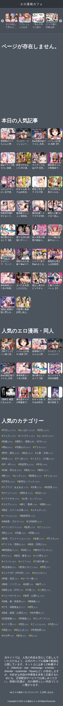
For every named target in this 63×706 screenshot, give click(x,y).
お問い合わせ (47, 692)
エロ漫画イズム (21, 692)
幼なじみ (22, 630)
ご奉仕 (44, 590)
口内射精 (35, 521)
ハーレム (10, 515)
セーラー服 (30, 578)
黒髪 (34, 532)
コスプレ (10, 504)
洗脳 (21, 532)
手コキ (53, 538)
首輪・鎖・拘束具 (14, 601)
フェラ (9, 435)
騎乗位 (36, 475)
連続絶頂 (28, 515)
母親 (7, 630)
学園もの (23, 447)
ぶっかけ (46, 435)
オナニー (10, 493)
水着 (37, 487)
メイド (25, 561)
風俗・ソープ (12, 584)
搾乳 (45, 567)
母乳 (33, 607)
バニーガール (12, 595)
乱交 (41, 493)
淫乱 (24, 624)
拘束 (8, 458)
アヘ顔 (22, 458)
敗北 (22, 635)
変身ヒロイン (29, 567)
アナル (40, 447)
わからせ (40, 572)
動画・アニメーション (17, 538)
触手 (41, 584)
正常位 (9, 481)
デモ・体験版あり (14, 607)
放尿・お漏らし (34, 595)
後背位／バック (29, 481)
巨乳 (43, 430)
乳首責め (9, 567)
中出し (9, 430)
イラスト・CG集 (43, 458)
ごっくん (39, 624)
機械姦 (34, 601)
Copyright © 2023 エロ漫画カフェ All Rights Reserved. (32, 701)
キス (7, 555)
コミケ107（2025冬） (16, 572)
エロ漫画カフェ (31, 4)
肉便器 (52, 487)
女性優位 (37, 612)
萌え (8, 532)
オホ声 (8, 635)
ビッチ (20, 475)
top (11, 692)
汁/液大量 (41, 561)
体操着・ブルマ (13, 521)
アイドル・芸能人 (14, 544)
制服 (8, 441)
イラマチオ (11, 498)
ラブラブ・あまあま (15, 487)
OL (33, 635)
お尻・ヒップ (32, 498)
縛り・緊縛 (29, 504)
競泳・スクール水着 (15, 510)
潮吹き (27, 493)
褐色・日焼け (38, 544)
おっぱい (27, 430)
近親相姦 (9, 618)
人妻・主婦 (45, 453)
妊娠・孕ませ (12, 470)
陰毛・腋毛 (23, 555)
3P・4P (9, 464)
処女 (28, 453)
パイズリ (27, 435)
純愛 (28, 584)
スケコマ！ (35, 692)
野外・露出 (11, 453)
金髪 (39, 538)
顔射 (26, 550)
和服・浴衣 (10, 578)
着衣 (43, 470)
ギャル (51, 475)
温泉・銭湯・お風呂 (15, 612)
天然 (53, 624)
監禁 (30, 527)
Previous (2, 21)
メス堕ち (41, 555)
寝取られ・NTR (13, 590)
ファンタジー (12, 527)
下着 (31, 590)
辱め (8, 447)
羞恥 (46, 504)
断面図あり (10, 550)
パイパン (9, 561)
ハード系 (9, 624)
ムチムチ (39, 510)
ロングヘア (42, 618)
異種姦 (25, 618)
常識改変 (39, 630)
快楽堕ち (27, 464)
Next (60, 21)
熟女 (30, 470)
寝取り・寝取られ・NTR (31, 441)
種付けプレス (43, 550)
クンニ (45, 527)
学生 (42, 464)
